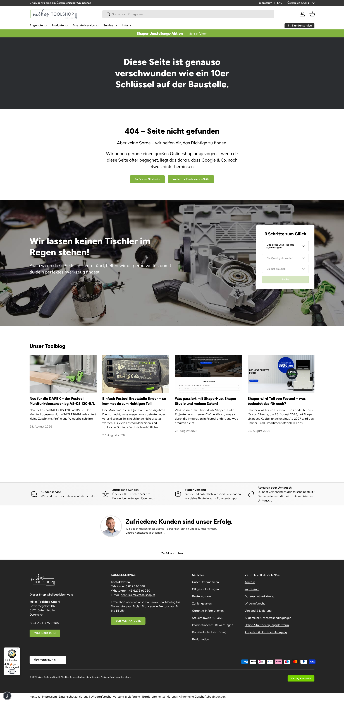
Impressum (265, 2)
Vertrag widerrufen (301, 678)
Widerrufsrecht (255, 603)
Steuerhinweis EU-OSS (207, 618)
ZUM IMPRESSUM (45, 633)
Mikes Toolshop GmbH (48, 677)
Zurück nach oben (172, 553)
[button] (312, 14)
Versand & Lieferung (258, 610)
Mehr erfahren (197, 33)
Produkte (58, 25)
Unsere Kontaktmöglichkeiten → (145, 532)
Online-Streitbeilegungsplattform (267, 625)
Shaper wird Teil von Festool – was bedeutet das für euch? (277, 401)
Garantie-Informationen (208, 610)
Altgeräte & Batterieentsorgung (266, 632)
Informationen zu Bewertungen (212, 625)
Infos (125, 25)
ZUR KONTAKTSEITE (128, 620)
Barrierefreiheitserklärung (209, 632)
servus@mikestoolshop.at (138, 595)
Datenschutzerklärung (259, 596)
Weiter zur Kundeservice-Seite (191, 179)
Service (108, 25)
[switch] (12, 671)
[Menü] (18, 649)
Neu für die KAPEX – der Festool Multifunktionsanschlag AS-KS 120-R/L (62, 401)
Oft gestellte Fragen (205, 589)
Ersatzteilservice (84, 25)
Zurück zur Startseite (147, 179)
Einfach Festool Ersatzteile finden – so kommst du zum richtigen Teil (134, 401)
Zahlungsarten (202, 603)
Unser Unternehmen (205, 582)
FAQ (279, 2)
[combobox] (188, 14)
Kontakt (250, 582)
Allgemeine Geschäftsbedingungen (268, 618)
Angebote (36, 25)
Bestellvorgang (202, 596)
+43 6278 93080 (133, 586)
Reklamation (200, 639)
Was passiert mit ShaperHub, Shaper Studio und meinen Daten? (205, 401)
